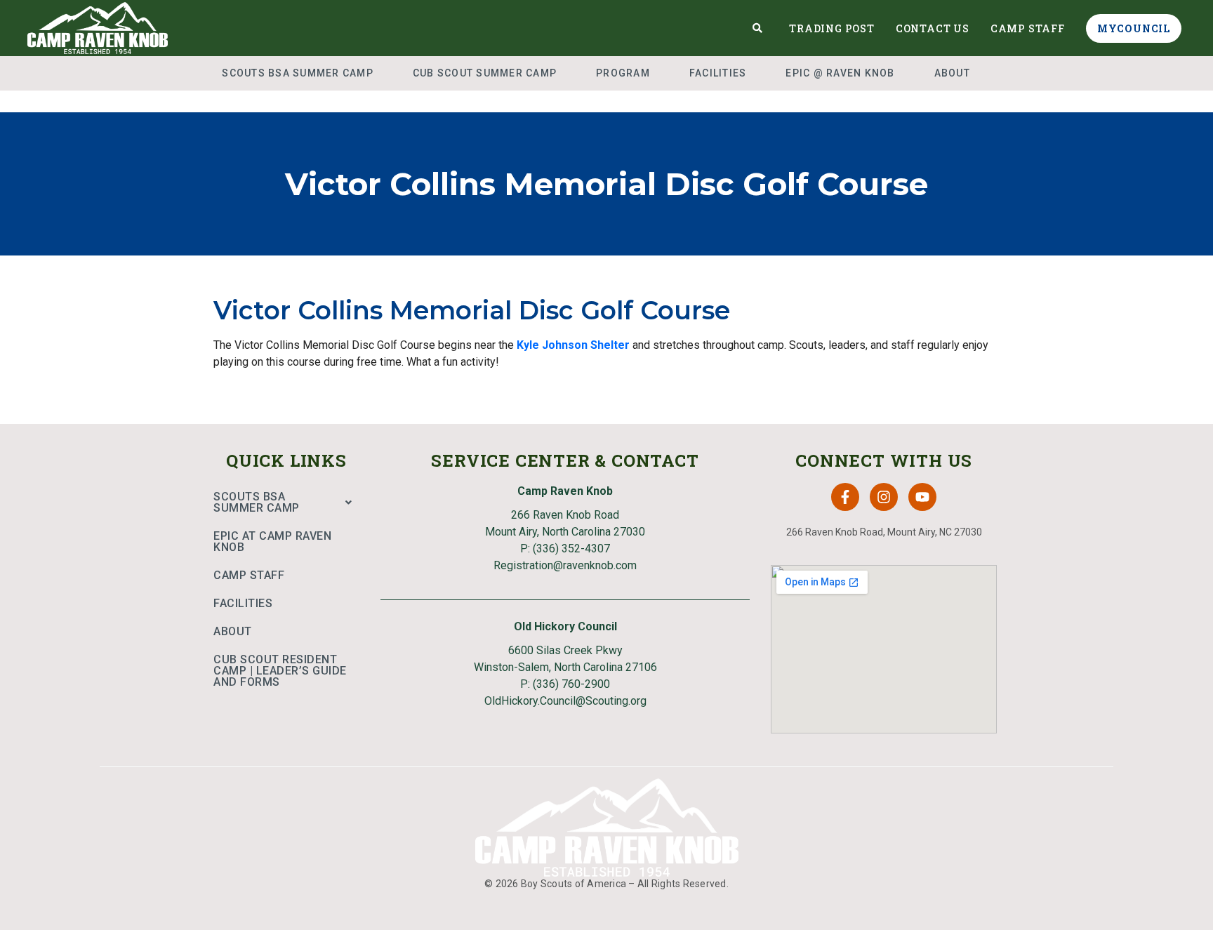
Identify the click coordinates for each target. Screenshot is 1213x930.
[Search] (757, 28)
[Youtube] (922, 497)
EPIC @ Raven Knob (840, 73)
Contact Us (932, 28)
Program (623, 73)
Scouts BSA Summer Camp (297, 73)
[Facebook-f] (845, 497)
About (952, 73)
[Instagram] (884, 497)
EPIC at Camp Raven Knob (272, 541)
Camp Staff (1027, 28)
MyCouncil (1133, 28)
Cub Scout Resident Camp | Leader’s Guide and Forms (280, 671)
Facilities (718, 73)
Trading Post (832, 28)
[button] (286, 502)
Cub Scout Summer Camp (485, 73)
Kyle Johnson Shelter (573, 345)
